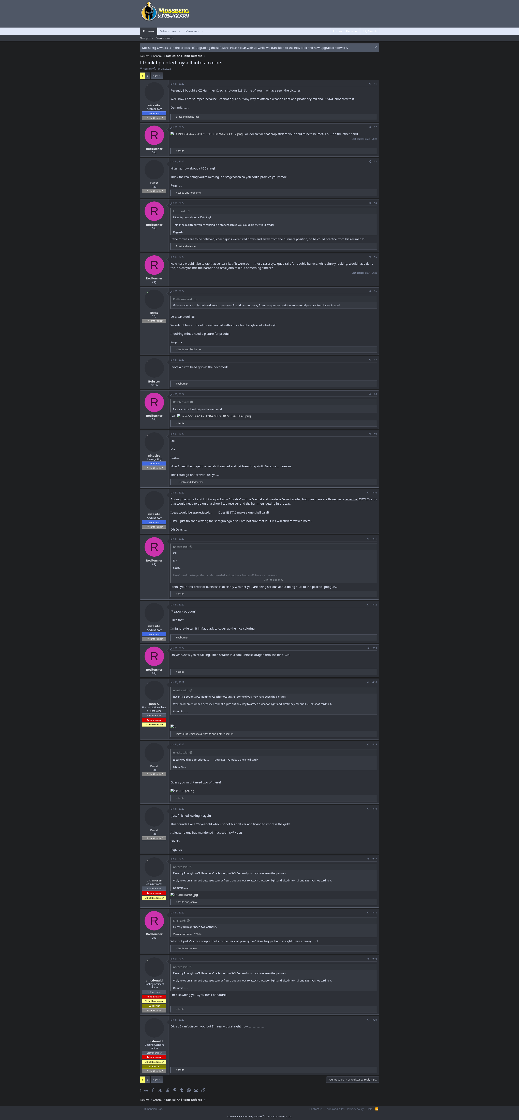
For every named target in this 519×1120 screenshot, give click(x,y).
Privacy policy (355, 1109)
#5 (375, 257)
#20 (374, 1019)
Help (369, 1109)
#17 (374, 859)
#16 (374, 808)
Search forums (164, 38)
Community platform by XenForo (259, 1116)
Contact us (315, 1109)
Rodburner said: (182, 299)
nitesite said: (180, 547)
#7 (375, 359)
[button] (179, 31)
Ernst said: (179, 211)
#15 (374, 744)
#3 (375, 161)
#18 (374, 912)
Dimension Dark (153, 1109)
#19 (374, 959)
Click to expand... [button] (274, 580)
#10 (374, 492)
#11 (374, 538)
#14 (374, 682)
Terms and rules (334, 1109)
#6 (375, 291)
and (187, 116)
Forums (148, 31)
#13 (374, 648)
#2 (375, 127)
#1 (375, 83)
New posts (146, 38)
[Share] (369, 84)
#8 (375, 394)
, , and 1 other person (204, 734)
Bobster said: (181, 402)
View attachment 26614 (187, 934)
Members (192, 31)
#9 (375, 434)
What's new (168, 31)
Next (155, 75)
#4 (375, 203)
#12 (374, 604)
